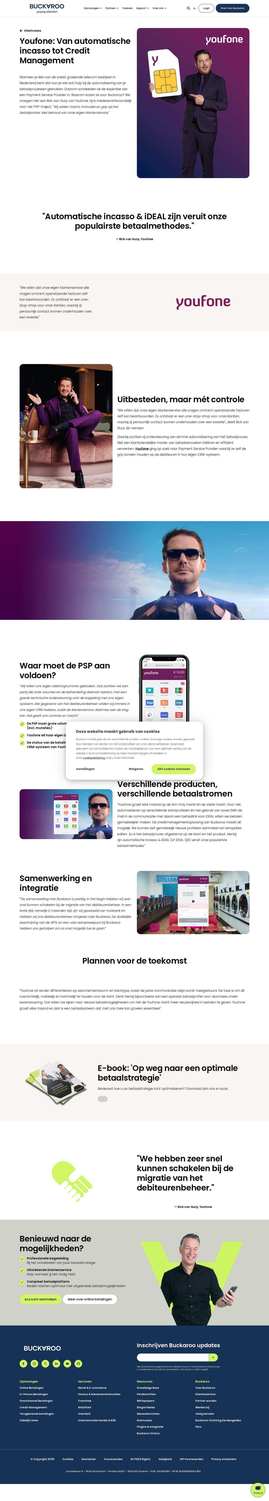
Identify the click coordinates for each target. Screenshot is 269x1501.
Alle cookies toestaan (173, 769)
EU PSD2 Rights (140, 1459)
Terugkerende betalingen (37, 1414)
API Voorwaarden (191, 1459)
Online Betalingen (31, 1388)
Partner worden (205, 1401)
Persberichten (146, 1394)
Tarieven (127, 8)
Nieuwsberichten (148, 1414)
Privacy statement (223, 1459)
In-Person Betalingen (34, 1394)
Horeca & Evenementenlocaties (99, 1394)
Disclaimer (88, 1459)
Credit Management (33, 1407)
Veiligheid (165, 1459)
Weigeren (136, 769)
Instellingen (85, 769)
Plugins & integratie (150, 1427)
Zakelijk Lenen (29, 1420)
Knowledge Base (148, 1388)
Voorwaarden (113, 1459)
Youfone (142, 449)
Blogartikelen (146, 1407)
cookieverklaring (94, 758)
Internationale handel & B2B (97, 1420)
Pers (198, 1427)
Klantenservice (205, 1394)
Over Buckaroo (205, 1388)
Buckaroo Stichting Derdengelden (218, 1420)
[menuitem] (94, 8)
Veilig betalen (204, 1414)
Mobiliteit (84, 1407)
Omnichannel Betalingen (36, 1401)
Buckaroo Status (148, 1433)
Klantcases (144, 1420)
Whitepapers (145, 1401)
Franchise (84, 1401)
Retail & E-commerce (92, 1388)
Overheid (84, 1414)
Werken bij (202, 1407)
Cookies (67, 1459)
